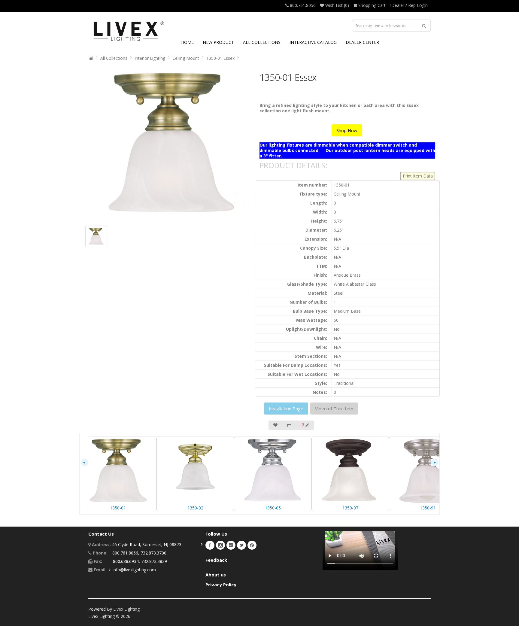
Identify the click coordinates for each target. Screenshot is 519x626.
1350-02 (195, 508)
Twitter (241, 545)
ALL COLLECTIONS (262, 42)
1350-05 (273, 508)
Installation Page (286, 409)
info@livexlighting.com (134, 570)
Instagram (220, 545)
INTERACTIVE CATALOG (313, 42)
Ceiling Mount (185, 58)
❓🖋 (305, 425)
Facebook (209, 545)
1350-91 (428, 508)
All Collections (113, 58)
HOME (187, 42)
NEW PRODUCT (218, 42)
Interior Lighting (150, 58)
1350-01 (118, 508)
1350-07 (350, 508)
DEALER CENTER (362, 42)
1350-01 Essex (220, 58)
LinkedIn (230, 545)
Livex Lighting (126, 609)
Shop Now (346, 130)
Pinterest (251, 545)
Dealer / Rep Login (409, 5)
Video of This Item (334, 409)
